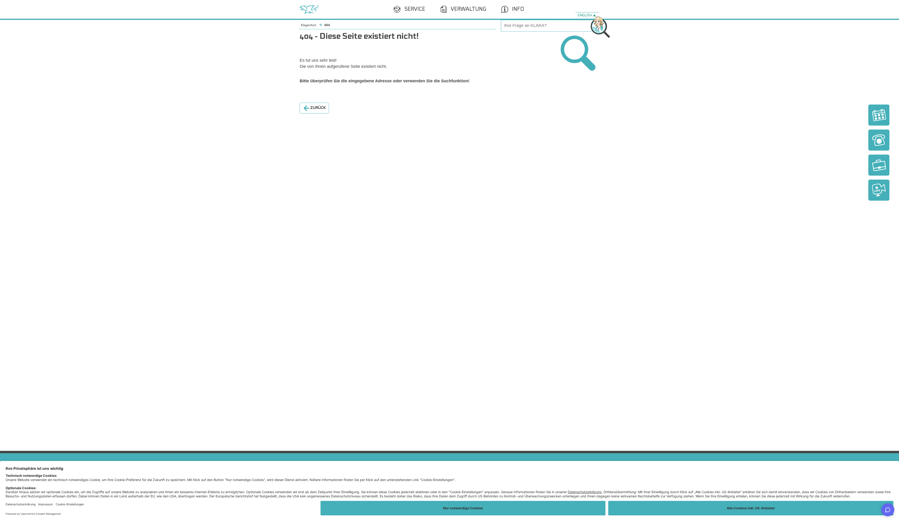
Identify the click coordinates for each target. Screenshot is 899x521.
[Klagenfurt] (309, 9)
